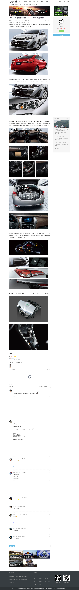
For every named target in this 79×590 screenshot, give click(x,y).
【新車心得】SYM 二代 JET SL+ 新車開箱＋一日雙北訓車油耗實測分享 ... (61, 130)
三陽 (34, 578)
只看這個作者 (26, 20)
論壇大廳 (42, 1)
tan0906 (14, 528)
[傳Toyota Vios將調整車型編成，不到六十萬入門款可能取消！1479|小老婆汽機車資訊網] (28, 161)
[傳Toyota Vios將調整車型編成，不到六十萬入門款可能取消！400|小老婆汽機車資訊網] (28, 40)
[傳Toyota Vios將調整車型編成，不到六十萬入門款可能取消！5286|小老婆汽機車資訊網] (28, 135)
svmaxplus (14, 497)
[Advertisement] (32, 408)
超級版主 (61, 26)
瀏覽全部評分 (48, 369)
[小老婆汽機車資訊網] (13, 2)
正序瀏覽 (40, 386)
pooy (13, 506)
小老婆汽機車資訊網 (9, 4)
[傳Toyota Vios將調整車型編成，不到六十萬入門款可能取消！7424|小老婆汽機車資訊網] (28, 221)
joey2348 (16, 20)
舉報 (49, 384)
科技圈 (34, 1)
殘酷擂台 (40, 578)
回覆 (11, 384)
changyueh (14, 514)
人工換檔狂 (14, 421)
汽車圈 (29, 1)
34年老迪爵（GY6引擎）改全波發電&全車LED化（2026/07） (61, 139)
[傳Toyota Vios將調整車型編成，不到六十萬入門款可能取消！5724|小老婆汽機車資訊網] (28, 247)
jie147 (12, 358)
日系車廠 (16, 4)
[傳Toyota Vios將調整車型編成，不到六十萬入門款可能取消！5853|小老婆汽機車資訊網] (28, 337)
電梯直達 (45, 386)
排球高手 (14, 536)
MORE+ (67, 118)
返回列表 (48, 545)
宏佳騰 (34, 584)
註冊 (68, 1)
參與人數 (11, 362)
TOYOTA (12, 20)
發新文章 (61, 35)
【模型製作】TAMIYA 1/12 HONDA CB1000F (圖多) (60, 133)
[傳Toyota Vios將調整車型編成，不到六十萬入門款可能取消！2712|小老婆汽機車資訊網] (28, 309)
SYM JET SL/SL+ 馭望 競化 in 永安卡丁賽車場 (61, 145)
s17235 (14, 472)
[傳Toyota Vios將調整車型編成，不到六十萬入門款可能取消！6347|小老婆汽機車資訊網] (28, 273)
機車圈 (25, 1)
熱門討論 (20, 1)
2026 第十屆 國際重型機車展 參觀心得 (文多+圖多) (61, 148)
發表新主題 (12, 546)
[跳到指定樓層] (50, 387)
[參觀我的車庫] (61, 23)
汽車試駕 (40, 584)
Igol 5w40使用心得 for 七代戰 (59, 136)
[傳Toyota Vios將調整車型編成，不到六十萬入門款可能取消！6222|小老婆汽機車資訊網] (28, 64)
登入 (65, 1)
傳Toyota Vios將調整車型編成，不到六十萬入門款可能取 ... (28, 4)
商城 (47, 1)
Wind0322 (14, 458)
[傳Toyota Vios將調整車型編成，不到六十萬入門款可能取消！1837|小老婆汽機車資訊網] (28, 99)
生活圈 (38, 1)
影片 (50, 1)
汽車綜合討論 (47, 581)
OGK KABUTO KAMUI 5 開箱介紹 (60, 142)
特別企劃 (40, 581)
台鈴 (34, 581)
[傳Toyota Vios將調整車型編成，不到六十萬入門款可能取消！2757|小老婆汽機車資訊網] (28, 195)
